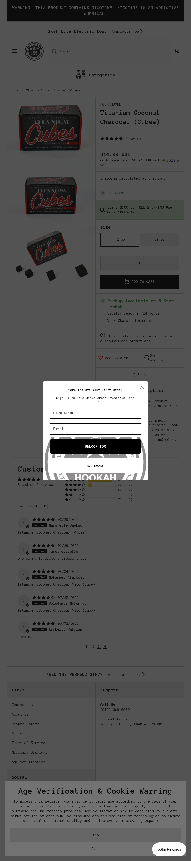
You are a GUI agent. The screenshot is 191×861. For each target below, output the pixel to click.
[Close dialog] (142, 387)
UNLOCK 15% (95, 446)
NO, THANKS (95, 465)
